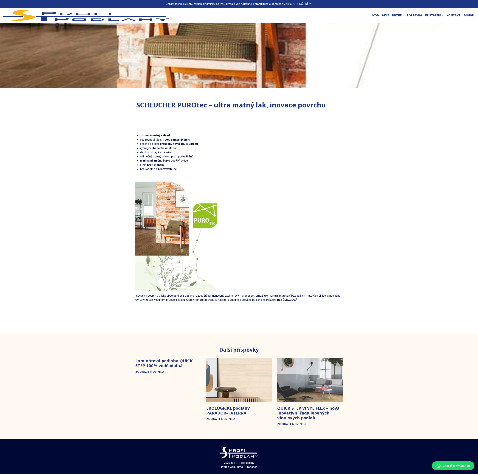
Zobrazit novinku (149, 371)
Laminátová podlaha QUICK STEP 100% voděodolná (164, 363)
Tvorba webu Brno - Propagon (239, 467)
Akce (385, 15)
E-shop (468, 15)
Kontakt (453, 15)
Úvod (375, 15)
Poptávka (414, 15)
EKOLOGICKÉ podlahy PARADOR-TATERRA (228, 410)
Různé (397, 15)
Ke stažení (433, 15)
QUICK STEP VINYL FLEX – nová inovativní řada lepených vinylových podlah (308, 413)
